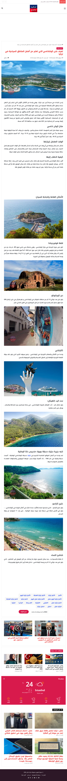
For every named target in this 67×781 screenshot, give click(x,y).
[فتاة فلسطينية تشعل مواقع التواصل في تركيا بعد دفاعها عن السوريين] (13, 659)
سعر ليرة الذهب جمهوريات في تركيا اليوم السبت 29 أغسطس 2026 (34, 667)
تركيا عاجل (58, 606)
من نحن (29, 775)
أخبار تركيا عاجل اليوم (37, 599)
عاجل (49, 606)
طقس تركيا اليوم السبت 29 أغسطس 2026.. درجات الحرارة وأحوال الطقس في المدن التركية (54, 667)
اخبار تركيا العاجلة (11, 599)
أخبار (59, 595)
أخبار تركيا (54, 45)
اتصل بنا (44, 775)
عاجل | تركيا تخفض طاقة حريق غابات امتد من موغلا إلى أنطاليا (49, 732)
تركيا (29, 455)
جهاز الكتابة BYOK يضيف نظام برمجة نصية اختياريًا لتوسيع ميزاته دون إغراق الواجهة (50, 759)
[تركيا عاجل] (33, 8)
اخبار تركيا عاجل (56, 602)
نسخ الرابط (24, 612)
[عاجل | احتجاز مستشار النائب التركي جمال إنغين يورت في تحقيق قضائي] (18, 721)
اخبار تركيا (24, 599)
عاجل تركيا (40, 606)
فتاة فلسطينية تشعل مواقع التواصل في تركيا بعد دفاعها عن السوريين (14, 667)
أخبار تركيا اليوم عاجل (54, 599)
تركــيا (20, 602)
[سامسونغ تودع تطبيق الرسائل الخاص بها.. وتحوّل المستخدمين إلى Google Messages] (18, 746)
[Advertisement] (33, 27)
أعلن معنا (23, 775)
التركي (45, 602)
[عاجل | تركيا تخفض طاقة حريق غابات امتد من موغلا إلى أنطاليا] (49, 721)
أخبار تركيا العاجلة (39, 595)
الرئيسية (60, 45)
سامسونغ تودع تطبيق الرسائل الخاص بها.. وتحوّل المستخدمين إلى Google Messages (18, 759)
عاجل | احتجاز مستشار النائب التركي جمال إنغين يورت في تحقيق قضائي (18, 732)
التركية (37, 602)
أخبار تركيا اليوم (25, 595)
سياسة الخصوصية (36, 775)
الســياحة (28, 602)
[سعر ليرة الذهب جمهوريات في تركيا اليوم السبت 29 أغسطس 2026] (33, 659)
